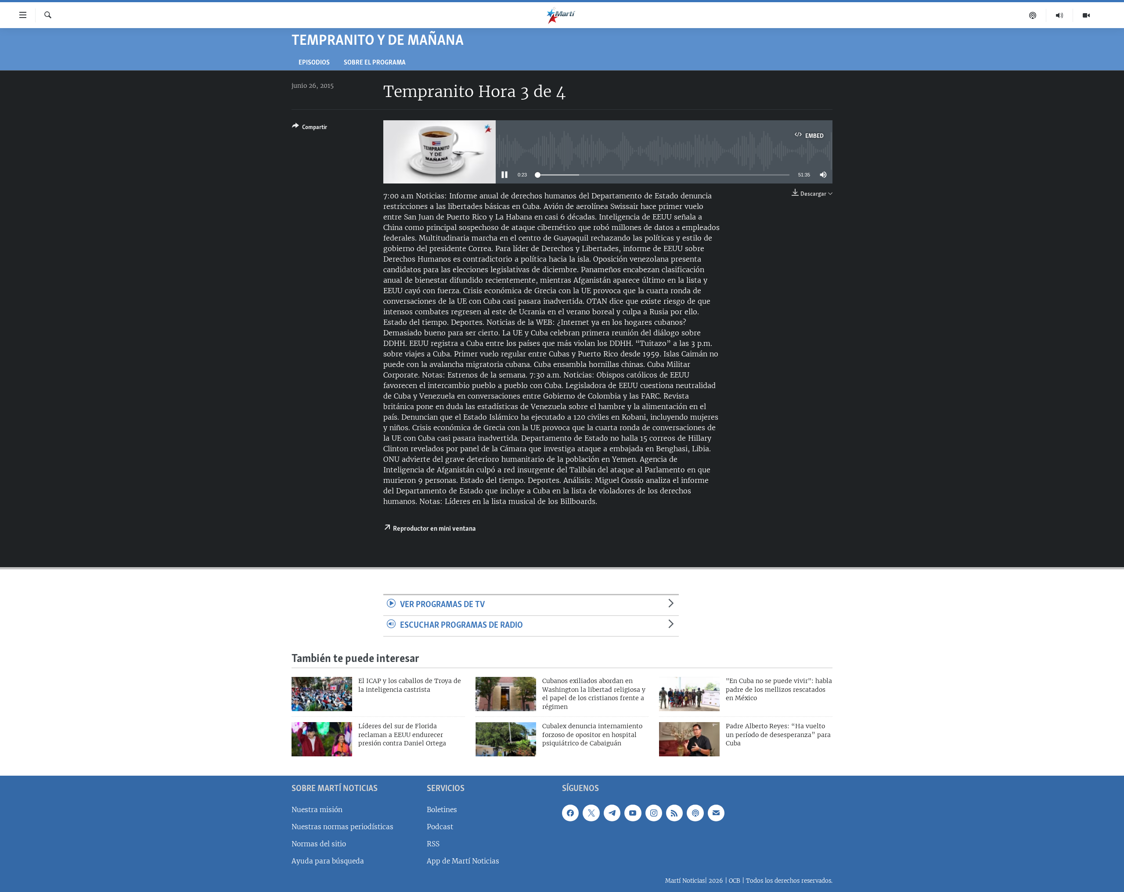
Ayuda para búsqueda (328, 861)
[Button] (309, 128)
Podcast (440, 827)
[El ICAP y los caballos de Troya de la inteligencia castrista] (322, 694)
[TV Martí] (1086, 15)
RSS (433, 844)
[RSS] (674, 813)
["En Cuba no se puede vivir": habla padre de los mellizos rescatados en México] (689, 694)
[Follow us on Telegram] (612, 813)
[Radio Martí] (1059, 15)
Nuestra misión (317, 810)
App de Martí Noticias (463, 861)
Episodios (314, 63)
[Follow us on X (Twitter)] (591, 813)
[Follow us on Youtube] (632, 813)
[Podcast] (1033, 15)
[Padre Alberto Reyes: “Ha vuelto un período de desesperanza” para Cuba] (689, 739)
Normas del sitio (319, 844)
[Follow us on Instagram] (653, 813)
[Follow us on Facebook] (570, 813)
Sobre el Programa (375, 63)
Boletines (442, 810)
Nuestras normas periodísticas (342, 827)
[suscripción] (716, 813)
